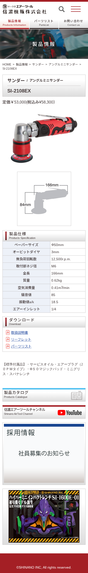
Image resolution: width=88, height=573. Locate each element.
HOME (6, 64)
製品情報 (14, 22)
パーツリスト (44, 22)
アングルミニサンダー (63, 64)
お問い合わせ (73, 22)
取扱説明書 (19, 333)
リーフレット (21, 339)
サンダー (38, 64)
